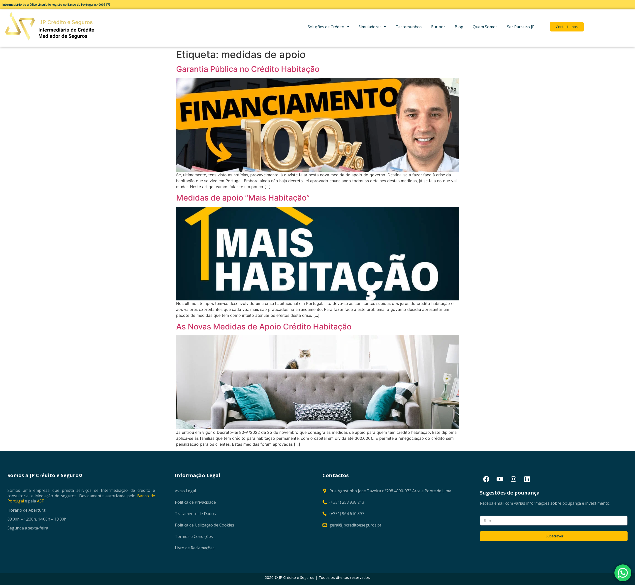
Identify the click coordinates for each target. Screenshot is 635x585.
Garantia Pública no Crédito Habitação (247, 69)
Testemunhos (409, 26)
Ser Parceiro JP (521, 26)
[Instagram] (513, 479)
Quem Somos (485, 26)
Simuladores (369, 26)
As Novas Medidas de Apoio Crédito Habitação (263, 326)
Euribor (438, 26)
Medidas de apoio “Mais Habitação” (243, 198)
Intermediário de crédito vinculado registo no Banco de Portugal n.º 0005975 (56, 4)
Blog (459, 26)
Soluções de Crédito (326, 26)
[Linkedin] (527, 479)
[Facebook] (486, 479)
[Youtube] (500, 479)
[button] (328, 27)
